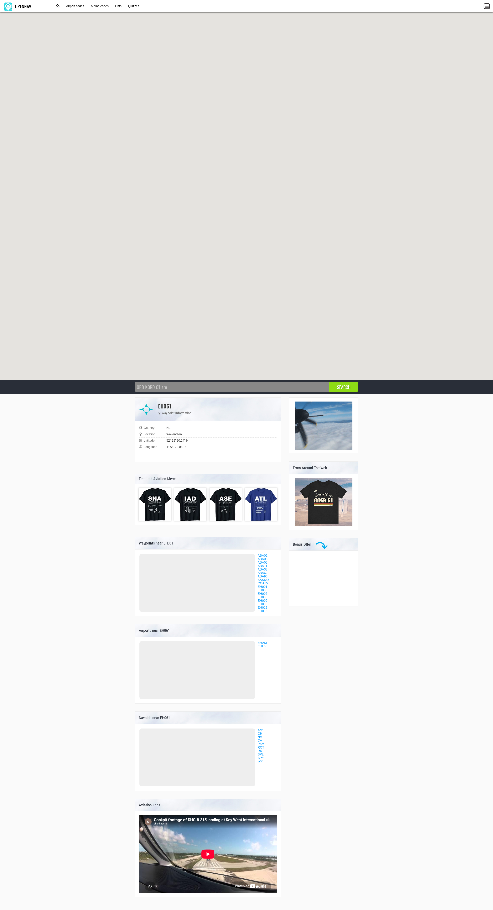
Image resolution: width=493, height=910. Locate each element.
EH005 (262, 590)
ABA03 (262, 559)
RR (260, 751)
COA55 (263, 583)
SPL (261, 754)
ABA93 (262, 576)
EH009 (262, 600)
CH (260, 733)
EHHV (262, 646)
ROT (261, 747)
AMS (261, 730)
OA (260, 740)
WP (260, 761)
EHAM (262, 642)
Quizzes (133, 6)
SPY (261, 758)
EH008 (262, 597)
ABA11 (262, 566)
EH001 (262, 586)
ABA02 (262, 555)
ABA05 (262, 562)
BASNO (263, 579)
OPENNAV (22, 6)
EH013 (262, 611)
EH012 (262, 607)
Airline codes (100, 6)
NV (260, 737)
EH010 (262, 604)
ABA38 (262, 569)
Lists (118, 6)
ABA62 (262, 573)
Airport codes (75, 6)
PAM (261, 744)
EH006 (262, 593)
